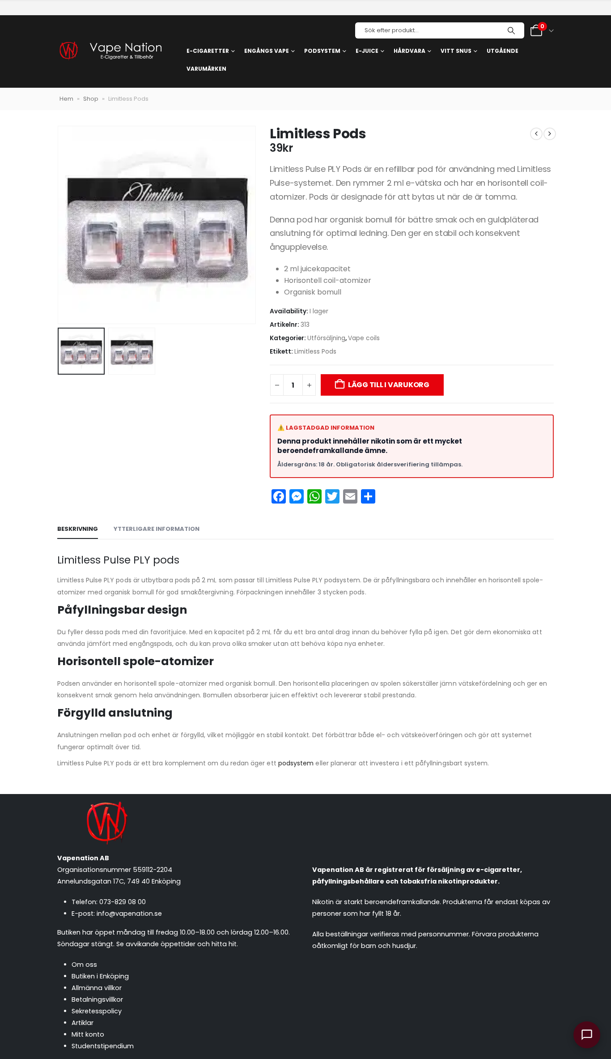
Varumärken (206, 69)
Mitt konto (88, 1034)
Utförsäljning (326, 338)
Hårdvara (409, 51)
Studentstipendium (103, 1046)
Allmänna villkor (97, 987)
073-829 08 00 (122, 901)
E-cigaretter (208, 51)
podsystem (296, 763)
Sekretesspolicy (97, 1011)
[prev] (536, 134)
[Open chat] (586, 1034)
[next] (549, 134)
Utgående (502, 51)
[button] (59, 225)
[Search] (511, 30)
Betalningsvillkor (97, 999)
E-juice (367, 51)
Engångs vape (266, 51)
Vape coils (364, 338)
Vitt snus (456, 51)
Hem (66, 98)
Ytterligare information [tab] (156, 529)
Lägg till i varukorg (388, 385)
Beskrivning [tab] (77, 529)
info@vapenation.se (129, 913)
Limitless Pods (315, 351)
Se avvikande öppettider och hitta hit (176, 943)
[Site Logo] (110, 52)
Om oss (84, 964)
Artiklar (82, 1022)
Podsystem (322, 51)
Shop (90, 98)
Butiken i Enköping (100, 976)
